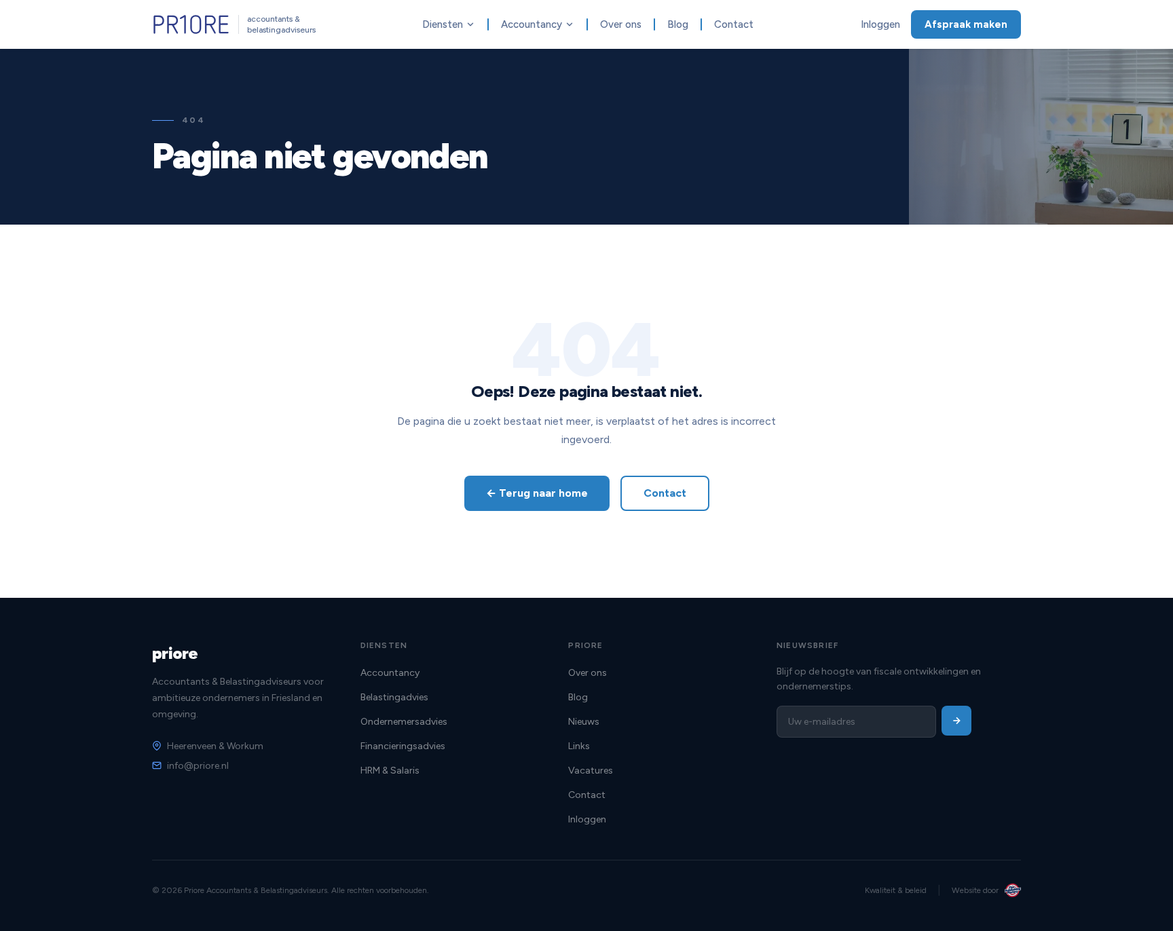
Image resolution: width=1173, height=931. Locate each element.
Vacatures (590, 770)
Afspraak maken (966, 24)
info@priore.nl (198, 766)
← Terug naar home (537, 493)
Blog (677, 24)
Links (579, 746)
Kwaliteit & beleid (896, 890)
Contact (733, 24)
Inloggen (880, 24)
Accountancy (531, 24)
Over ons (620, 24)
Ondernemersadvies (403, 721)
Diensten (442, 24)
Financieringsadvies (402, 746)
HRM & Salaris (390, 770)
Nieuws (583, 721)
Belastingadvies (394, 697)
